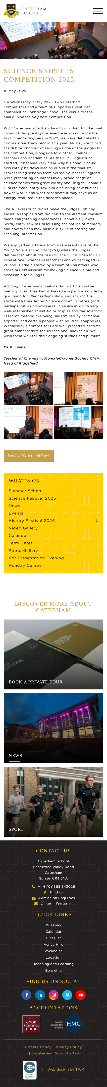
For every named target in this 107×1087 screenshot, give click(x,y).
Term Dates (21, 543)
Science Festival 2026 (32, 498)
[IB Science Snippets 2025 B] (78, 388)
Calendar (18, 535)
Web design (58, 1069)
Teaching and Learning (53, 964)
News (14, 506)
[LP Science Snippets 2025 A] (28, 422)
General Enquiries (57, 904)
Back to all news (29, 456)
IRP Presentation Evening (36, 558)
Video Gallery (23, 528)
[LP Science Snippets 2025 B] (28, 388)
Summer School (26, 491)
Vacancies (54, 951)
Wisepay (53, 925)
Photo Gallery (23, 550)
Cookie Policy (38, 1047)
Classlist (53, 938)
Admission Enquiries (56, 898)
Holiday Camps (25, 565)
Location (53, 957)
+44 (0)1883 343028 (56, 886)
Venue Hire (53, 944)
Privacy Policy (68, 1047)
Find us (56, 892)
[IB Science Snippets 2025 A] (78, 422)
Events (16, 513)
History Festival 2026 (32, 520)
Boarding (53, 970)
